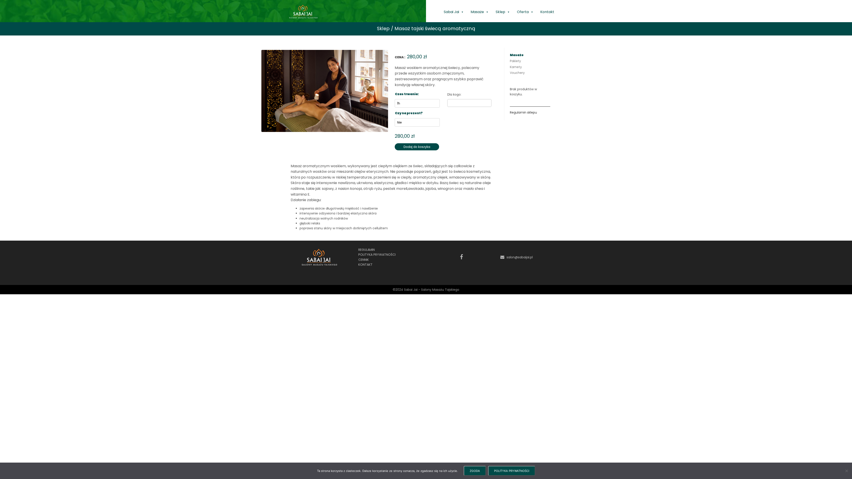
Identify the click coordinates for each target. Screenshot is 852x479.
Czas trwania (406, 94)
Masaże (477, 11)
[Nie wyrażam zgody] (846, 471)
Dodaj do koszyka (417, 147)
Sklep (500, 11)
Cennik (363, 259)
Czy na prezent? (409, 113)
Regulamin (366, 249)
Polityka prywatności (377, 254)
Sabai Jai (451, 11)
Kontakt (547, 11)
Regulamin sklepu (523, 112)
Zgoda (475, 471)
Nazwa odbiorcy (469, 94)
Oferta (523, 11)
